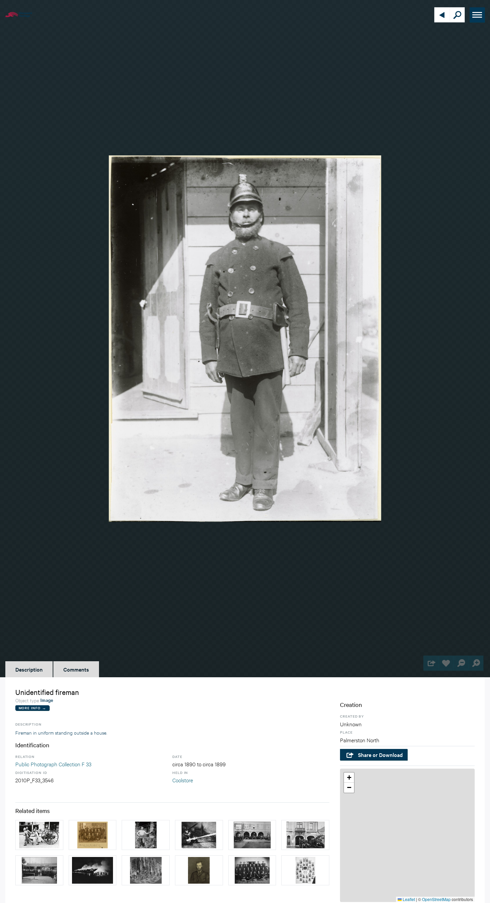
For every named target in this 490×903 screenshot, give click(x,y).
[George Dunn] (199, 870)
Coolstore (182, 779)
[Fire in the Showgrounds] (93, 870)
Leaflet (408, 899)
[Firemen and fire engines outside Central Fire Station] (305, 835)
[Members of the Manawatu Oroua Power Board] (93, 835)
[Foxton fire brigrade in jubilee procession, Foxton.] (39, 835)
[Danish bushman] (146, 835)
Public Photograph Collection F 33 (53, 763)
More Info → (32, 707)
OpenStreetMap (436, 899)
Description (29, 669)
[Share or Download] (430, 663)
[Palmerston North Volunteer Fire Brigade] (252, 870)
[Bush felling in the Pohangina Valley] (146, 870)
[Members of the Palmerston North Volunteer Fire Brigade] (305, 870)
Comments (76, 669)
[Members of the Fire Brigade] (39, 870)
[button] (349, 778)
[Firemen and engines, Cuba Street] (252, 835)
